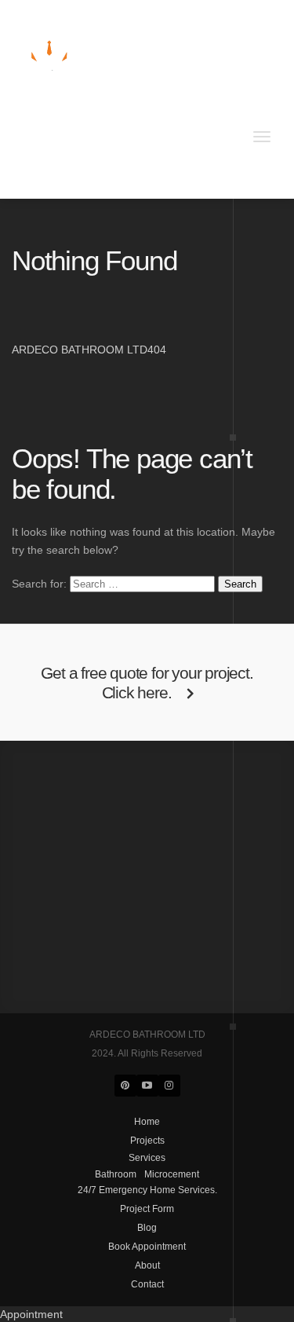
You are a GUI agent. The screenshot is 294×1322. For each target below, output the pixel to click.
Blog (103, 154)
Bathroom (41, 117)
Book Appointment (170, 154)
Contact (36, 173)
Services (38, 98)
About (241, 154)
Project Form (49, 154)
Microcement (109, 117)
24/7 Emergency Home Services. (98, 136)
